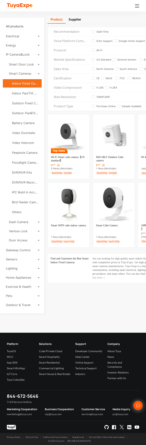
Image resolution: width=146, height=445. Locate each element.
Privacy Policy (14, 437)
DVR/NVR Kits (22, 172)
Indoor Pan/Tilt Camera (25, 93)
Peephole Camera (24, 153)
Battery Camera (23, 123)
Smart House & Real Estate (54, 374)
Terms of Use (31, 437)
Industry (80, 374)
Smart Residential (49, 362)
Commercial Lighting (51, 368)
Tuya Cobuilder (16, 379)
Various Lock (18, 231)
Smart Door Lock (21, 64)
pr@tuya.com (120, 414)
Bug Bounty (78, 437)
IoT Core (12, 374)
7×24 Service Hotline (19, 402)
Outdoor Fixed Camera (25, 103)
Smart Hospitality (49, 356)
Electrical (12, 36)
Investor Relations (118, 372)
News (110, 356)
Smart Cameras (20, 73)
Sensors (11, 259)
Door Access (18, 240)
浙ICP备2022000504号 (79, 440)
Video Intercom (23, 143)
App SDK (12, 362)
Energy (11, 45)
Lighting (11, 268)
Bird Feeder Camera (25, 202)
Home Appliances (18, 277)
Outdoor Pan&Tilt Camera (25, 113)
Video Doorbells (23, 133)
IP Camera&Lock (18, 54)
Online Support (84, 362)
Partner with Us (116, 378)
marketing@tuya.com (19, 414)
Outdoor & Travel (18, 305)
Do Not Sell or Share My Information (107, 437)
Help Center (82, 356)
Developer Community (88, 351)
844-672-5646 (22, 396)
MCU (10, 356)
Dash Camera (18, 222)
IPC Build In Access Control (25, 192)
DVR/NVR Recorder (25, 182)
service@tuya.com (92, 414)
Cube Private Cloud (50, 351)
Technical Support (86, 368)
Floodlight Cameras (25, 162)
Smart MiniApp (16, 368)
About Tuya (114, 351)
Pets (9, 296)
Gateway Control (18, 250)
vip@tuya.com (53, 414)
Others (16, 212)
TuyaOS (11, 351)
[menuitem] (22, 26)
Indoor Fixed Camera (25, 83)
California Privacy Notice (55, 437)
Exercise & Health (18, 287)
